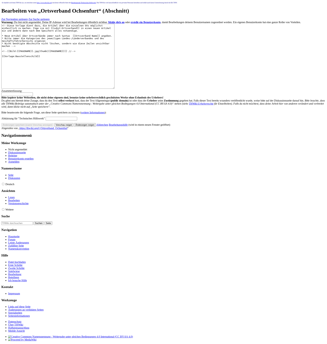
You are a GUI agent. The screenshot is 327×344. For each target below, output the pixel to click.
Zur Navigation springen (14, 19)
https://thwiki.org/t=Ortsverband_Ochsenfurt (43, 128)
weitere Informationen (93, 112)
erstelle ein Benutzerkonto (146, 22)
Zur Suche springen (39, 19)
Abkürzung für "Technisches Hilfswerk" (23, 118)
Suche (5, 216)
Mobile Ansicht (16, 330)
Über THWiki (15, 324)
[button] (102, 124)
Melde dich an (116, 22)
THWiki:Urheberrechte (201, 103)
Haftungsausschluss (18, 327)
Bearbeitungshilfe (118, 124)
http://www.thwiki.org (44, 3)
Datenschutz (14, 321)
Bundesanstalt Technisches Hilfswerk (83, 3)
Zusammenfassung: (11, 90)
